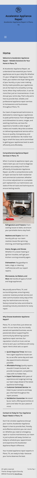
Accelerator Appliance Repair (18, 17)
